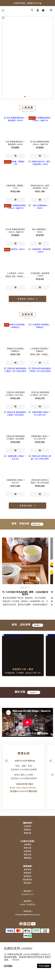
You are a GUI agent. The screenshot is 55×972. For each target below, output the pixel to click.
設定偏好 (8, 965)
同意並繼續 (44, 965)
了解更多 (15, 959)
